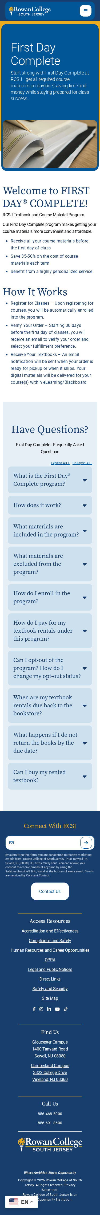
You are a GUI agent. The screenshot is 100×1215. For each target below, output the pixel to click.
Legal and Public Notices (50, 969)
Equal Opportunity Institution (49, 1199)
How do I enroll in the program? (41, 597)
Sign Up (86, 843)
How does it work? (37, 505)
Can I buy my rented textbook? (39, 776)
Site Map (50, 998)
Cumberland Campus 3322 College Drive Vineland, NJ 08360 (50, 1072)
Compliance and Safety (50, 940)
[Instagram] (41, 1009)
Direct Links (50, 979)
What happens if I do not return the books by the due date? (45, 743)
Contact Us (50, 891)
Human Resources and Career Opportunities (50, 950)
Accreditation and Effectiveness (50, 931)
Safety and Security (50, 988)
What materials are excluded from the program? (38, 564)
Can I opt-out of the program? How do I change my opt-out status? (47, 668)
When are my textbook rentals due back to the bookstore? (42, 705)
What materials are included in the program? (46, 530)
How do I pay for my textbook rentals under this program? (43, 630)
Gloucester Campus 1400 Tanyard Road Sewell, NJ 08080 (50, 1049)
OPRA (50, 959)
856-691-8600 (50, 1122)
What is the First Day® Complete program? (41, 480)
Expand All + (60, 463)
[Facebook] (34, 1009)
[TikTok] (65, 1009)
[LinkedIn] (49, 1009)
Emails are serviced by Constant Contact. (49, 873)
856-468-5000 (50, 1113)
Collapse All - (82, 463)
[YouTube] (57, 1009)
